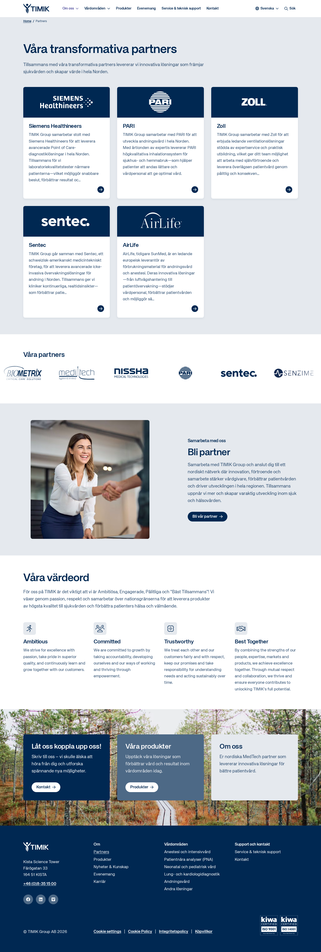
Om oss (68, 8)
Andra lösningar (178, 889)
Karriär (100, 882)
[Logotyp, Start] (36, 8)
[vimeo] (53, 899)
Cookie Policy (140, 932)
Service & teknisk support (181, 8)
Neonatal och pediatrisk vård (190, 867)
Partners (101, 852)
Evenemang (146, 8)
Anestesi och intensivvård (187, 852)
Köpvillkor (203, 932)
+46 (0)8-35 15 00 (39, 884)
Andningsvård (177, 882)
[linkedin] (41, 899)
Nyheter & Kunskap (111, 867)
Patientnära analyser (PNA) (188, 860)
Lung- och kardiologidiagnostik (192, 874)
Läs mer (100, 189)
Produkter (123, 8)
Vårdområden (94, 8)
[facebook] (28, 899)
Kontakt (212, 8)
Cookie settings (107, 932)
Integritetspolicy (173, 932)
